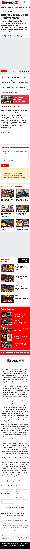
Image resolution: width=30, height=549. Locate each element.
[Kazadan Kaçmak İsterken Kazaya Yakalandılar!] (7, 208)
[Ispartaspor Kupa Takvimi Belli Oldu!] (22, 208)
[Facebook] (7, 481)
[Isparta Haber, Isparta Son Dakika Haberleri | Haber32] (9, 2)
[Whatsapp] (22, 481)
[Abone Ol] (24, 71)
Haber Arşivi (6, 501)
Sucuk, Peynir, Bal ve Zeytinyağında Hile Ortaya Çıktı (7, 199)
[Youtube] (19, 481)
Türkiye (10, 7)
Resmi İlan (20, 515)
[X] (10, 481)
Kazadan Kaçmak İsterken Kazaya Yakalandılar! (6, 215)
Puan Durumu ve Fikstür (21, 492)
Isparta (3, 7)
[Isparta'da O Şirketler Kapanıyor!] (22, 223)
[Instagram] (16, 481)
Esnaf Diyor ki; (11, 515)
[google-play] (19, 508)
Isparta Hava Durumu (20, 486)
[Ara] (25, 2)
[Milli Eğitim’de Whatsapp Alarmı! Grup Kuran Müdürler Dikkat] (22, 193)
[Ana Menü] (27, 2)
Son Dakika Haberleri (23, 497)
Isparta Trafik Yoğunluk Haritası (5, 492)
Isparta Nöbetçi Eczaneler (6, 486)
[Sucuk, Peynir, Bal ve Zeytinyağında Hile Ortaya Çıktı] (7, 193)
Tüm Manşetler (7, 497)
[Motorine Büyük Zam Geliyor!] (7, 223)
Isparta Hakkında (21, 7)
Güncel (25, 513)
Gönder (5, 165)
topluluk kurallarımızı (16, 171)
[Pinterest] (13, 481)
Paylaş (5, 71)
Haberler (3, 11)
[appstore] (10, 508)
